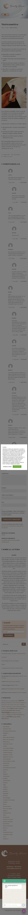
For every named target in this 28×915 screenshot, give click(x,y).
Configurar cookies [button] (7, 466)
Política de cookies (15, 463)
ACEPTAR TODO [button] (17, 466)
